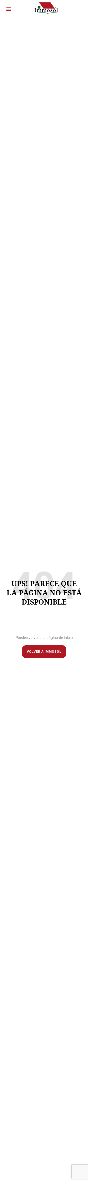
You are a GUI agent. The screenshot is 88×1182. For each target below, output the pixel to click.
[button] (8, 9)
